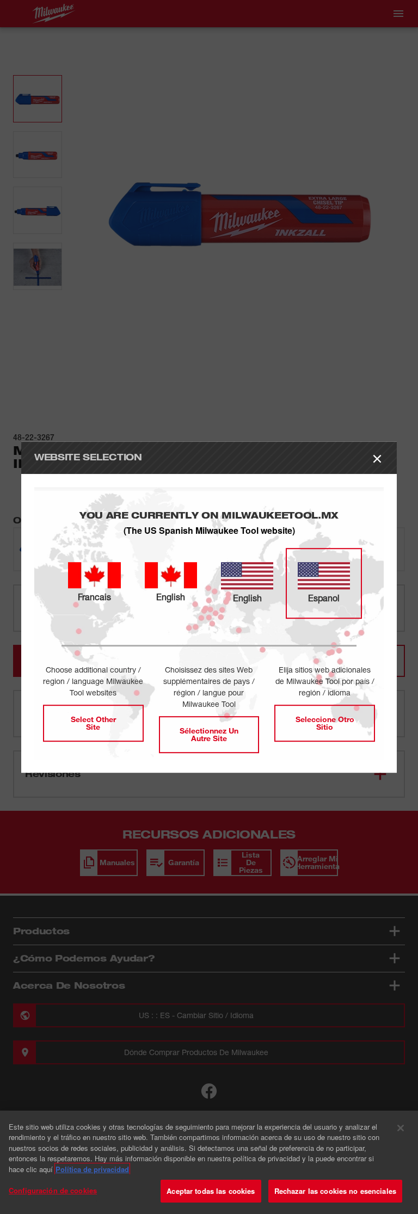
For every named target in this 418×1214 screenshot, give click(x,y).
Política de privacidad (92, 1169)
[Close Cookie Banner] (401, 1128)
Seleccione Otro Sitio (325, 722)
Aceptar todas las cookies (211, 1191)
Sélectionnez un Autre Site (209, 734)
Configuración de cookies (53, 1190)
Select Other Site (93, 722)
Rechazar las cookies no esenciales (335, 1191)
